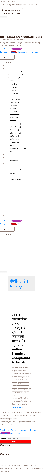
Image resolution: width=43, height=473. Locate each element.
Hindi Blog (9, 155)
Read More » (17, 407)
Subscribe (16, 442)
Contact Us (9, 182)
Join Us (8, 164)
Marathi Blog (10, 96)
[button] (11, 10)
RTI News (9, 157)
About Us (9, 176)
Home (7, 65)
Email (3, 439)
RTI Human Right (12, 69)
